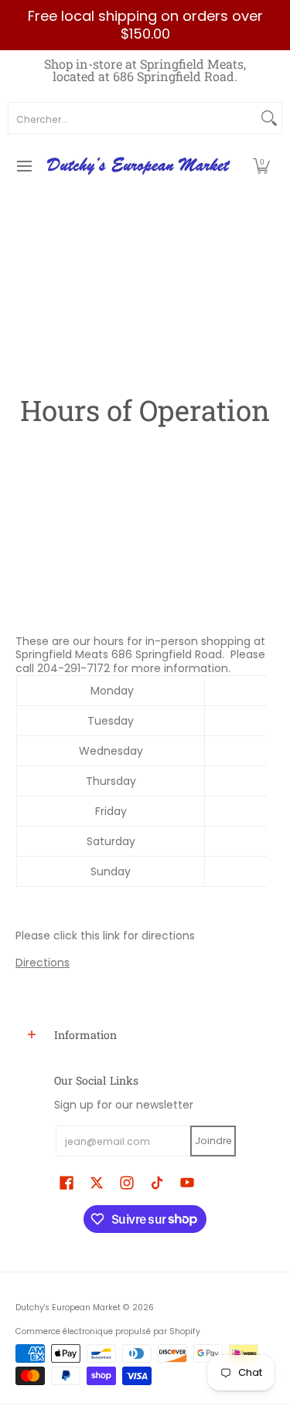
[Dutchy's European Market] (140, 166)
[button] (261, 166)
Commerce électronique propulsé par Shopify (107, 1331)
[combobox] (133, 118)
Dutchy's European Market (68, 1307)
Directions (42, 962)
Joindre (213, 1140)
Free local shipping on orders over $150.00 (145, 24)
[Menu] (23, 166)
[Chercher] (269, 118)
